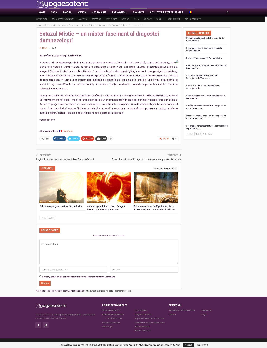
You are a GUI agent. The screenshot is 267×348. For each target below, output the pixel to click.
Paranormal (119, 12)
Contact (148, 19)
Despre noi (97, 19)
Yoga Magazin (141, 310)
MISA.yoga (107, 326)
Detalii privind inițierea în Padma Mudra (204, 58)
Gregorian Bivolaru (143, 314)
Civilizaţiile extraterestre (166, 12)
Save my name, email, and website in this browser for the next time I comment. (78, 276)
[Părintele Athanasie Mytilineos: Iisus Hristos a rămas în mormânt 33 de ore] (156, 187)
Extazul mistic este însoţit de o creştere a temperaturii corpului (146, 159)
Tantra (67, 12)
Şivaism (82, 12)
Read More (202, 345)
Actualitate (41, 19)
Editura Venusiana (143, 330)
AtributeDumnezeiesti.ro (113, 314)
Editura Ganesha (142, 326)
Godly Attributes (114, 318)
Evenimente (111, 19)
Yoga (54, 12)
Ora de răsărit (173, 19)
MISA (136, 19)
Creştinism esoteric (49, 202)
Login (158, 19)
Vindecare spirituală (111, 322)
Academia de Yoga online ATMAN (150, 322)
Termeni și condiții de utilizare (182, 310)
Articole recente (193, 19)
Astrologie (99, 12)
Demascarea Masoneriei (63, 19)
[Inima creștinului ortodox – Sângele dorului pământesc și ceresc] (109, 187)
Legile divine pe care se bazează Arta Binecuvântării (65, 159)
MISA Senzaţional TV (111, 310)
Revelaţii (126, 19)
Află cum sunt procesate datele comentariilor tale (108, 290)
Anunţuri (82, 19)
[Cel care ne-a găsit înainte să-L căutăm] (61, 187)
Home (42, 12)
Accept (188, 344)
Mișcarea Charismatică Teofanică (149, 318)
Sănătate (138, 12)
